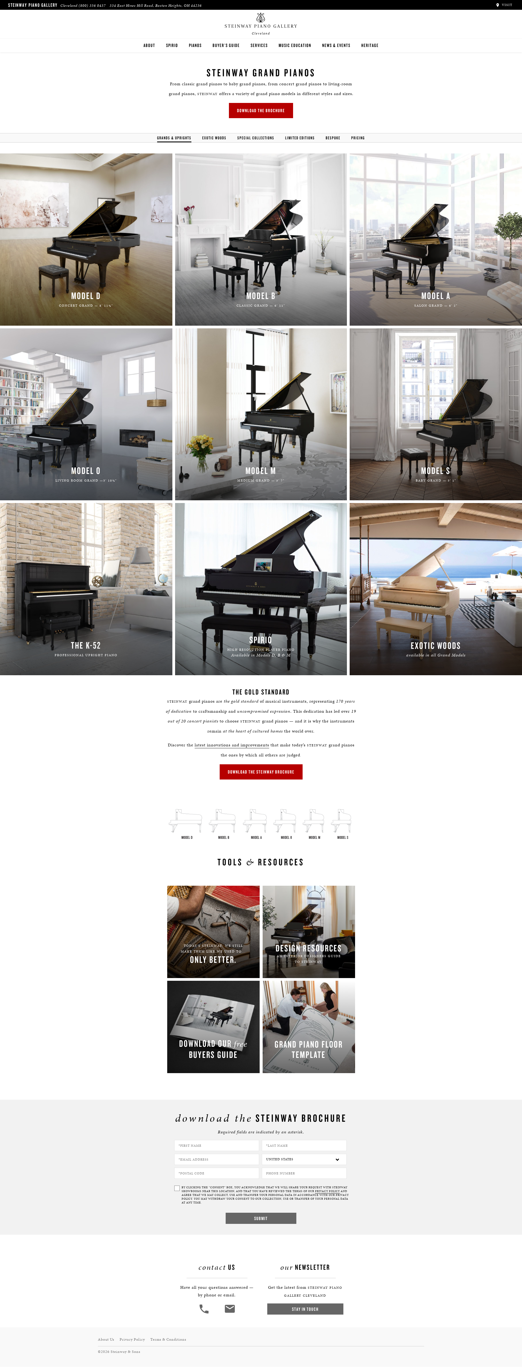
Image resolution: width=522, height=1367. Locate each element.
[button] (204, 1313)
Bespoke (333, 137)
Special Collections (255, 137)
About (149, 45)
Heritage (370, 45)
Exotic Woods (214, 137)
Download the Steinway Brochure (261, 772)
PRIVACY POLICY (327, 1191)
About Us (106, 1339)
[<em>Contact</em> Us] (229, 1313)
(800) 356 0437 (92, 5)
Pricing (358, 137)
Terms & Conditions (168, 1339)
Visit (506, 5)
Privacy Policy (132, 1339)
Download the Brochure (261, 110)
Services (259, 45)
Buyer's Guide (226, 45)
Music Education (295, 45)
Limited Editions (300, 137)
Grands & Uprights (174, 137)
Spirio (172, 45)
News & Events (336, 45)
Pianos (195, 45)
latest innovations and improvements (232, 745)
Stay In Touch (305, 1309)
